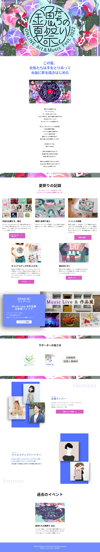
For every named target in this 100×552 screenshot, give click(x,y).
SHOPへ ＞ (26, 282)
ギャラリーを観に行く (14, 235)
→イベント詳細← (24, 322)
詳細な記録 (82, 237)
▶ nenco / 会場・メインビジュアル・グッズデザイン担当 (26, 459)
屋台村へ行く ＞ (73, 278)
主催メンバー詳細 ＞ (70, 411)
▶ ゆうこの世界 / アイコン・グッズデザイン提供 (24, 461)
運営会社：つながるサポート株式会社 (50, 548)
